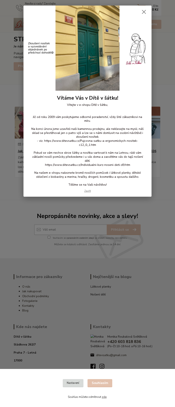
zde (104, 397)
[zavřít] (143, 12)
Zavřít (87, 191)
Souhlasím (100, 383)
